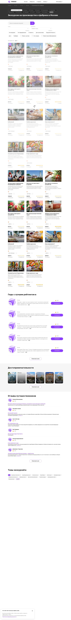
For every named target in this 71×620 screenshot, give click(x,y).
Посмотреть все (35, 386)
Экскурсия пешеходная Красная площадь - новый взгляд (21, 453)
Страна (9, 26)
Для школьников (46, 10)
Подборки (16, 35)
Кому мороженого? (50, 244)
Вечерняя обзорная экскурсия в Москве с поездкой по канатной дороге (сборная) (26, 403)
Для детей (38, 10)
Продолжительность (50, 32)
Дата (10, 35)
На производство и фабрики (16, 10)
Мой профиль (59, 1)
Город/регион (33, 26)
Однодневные (53, 10)
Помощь (45, 1)
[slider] (21, 196)
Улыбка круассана (31, 244)
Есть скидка (36, 35)
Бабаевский (11, 244)
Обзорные (32, 10)
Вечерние (39, 12)
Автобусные (25, 10)
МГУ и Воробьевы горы (13, 423)
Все (9, 10)
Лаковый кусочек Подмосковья (16, 273)
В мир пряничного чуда (32, 273)
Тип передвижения (22, 32)
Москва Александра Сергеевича (15, 433)
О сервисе (39, 1)
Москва (27, 5)
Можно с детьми (25, 35)
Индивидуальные (12, 12)
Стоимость (31, 32)
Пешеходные (27, 12)
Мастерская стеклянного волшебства (51, 184)
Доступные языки (40, 32)
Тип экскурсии (12, 32)
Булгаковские (45, 12)
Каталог (26, 1)
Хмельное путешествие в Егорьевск (33, 184)
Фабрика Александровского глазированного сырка (52, 214)
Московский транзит (12, 413)
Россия (21, 5)
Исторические (20, 12)
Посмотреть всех (35, 358)
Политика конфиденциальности (9, 616)
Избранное (32, 1)
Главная (9, 5)
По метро (33, 12)
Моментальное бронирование (49, 35)
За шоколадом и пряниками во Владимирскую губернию (15, 184)
